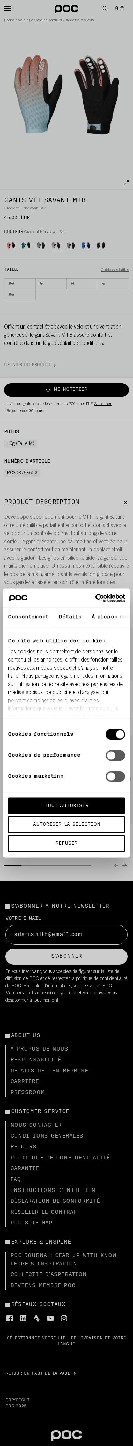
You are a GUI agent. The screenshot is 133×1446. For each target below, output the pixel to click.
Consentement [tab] (28, 616)
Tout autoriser (67, 805)
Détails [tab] (70, 616)
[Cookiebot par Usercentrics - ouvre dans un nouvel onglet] (95, 598)
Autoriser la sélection (66, 824)
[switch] (115, 755)
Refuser (66, 843)
